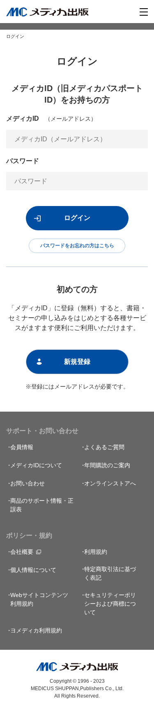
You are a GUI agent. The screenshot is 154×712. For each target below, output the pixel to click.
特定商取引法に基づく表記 (110, 573)
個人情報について (33, 570)
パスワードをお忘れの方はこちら (77, 245)
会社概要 (21, 551)
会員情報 (21, 447)
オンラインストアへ (110, 483)
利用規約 (95, 551)
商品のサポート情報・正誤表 (42, 505)
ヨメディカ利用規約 (36, 630)
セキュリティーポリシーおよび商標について (110, 604)
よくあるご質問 (104, 447)
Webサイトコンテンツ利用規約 (39, 599)
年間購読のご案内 (107, 465)
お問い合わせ (27, 483)
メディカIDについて (36, 465)
